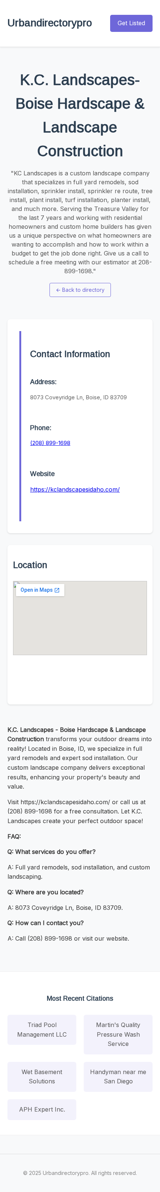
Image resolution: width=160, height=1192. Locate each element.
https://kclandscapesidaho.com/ (75, 489)
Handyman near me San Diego (118, 1076)
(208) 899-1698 (50, 442)
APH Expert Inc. (42, 1109)
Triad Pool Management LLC (42, 1029)
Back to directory (80, 290)
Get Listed (131, 23)
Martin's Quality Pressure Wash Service (118, 1034)
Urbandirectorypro (49, 23)
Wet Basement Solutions (42, 1076)
